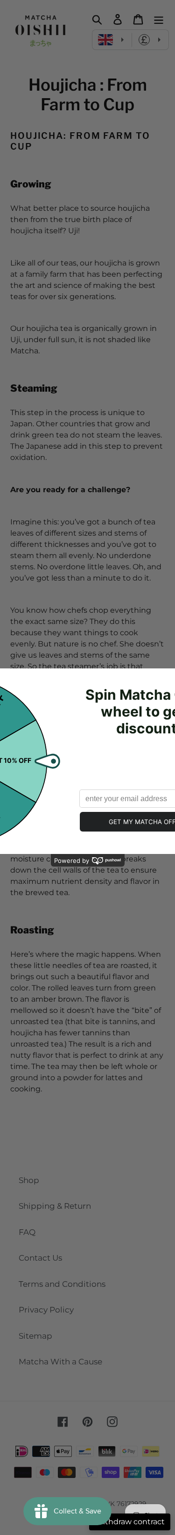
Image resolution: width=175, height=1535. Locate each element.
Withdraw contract (130, 1521)
